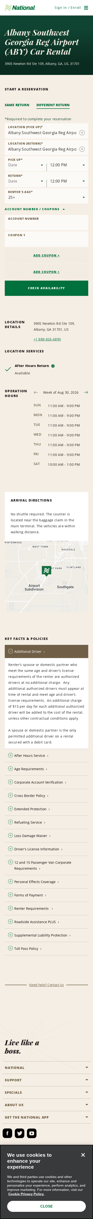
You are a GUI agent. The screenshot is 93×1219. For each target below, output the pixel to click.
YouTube (32, 1133)
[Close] (83, 1155)
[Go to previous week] (36, 392)
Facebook (7, 1133)
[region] (46, 1182)
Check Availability (46, 288)
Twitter (20, 1133)
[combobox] (25, 163)
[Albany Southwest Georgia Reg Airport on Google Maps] (46, 576)
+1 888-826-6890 (47, 339)
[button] (68, 7)
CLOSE (46, 1206)
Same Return (17, 105)
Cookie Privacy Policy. (26, 1194)
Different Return (53, 105)
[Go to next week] (86, 392)
